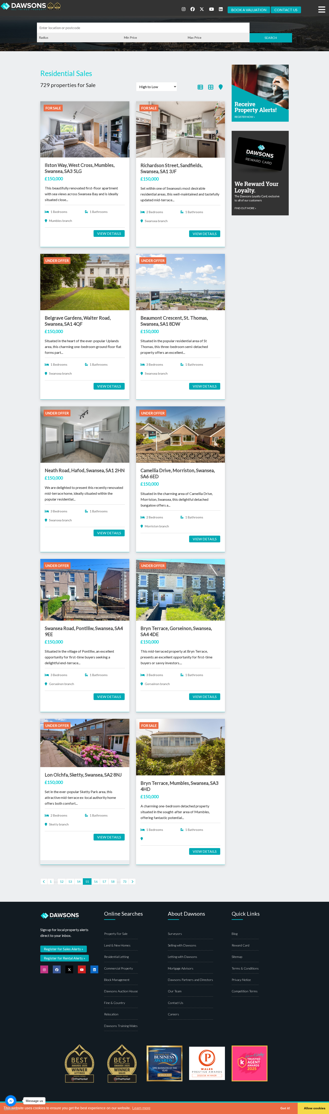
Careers (173, 1014)
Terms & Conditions (245, 968)
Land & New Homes (117, 945)
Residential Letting (116, 957)
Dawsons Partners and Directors (190, 980)
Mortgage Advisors (180, 968)
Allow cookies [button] (314, 1108)
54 (79, 881)
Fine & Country (114, 1003)
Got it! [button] (285, 1108)
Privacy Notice (241, 980)
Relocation (111, 1014)
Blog (234, 934)
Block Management (117, 980)
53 (70, 881)
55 (87, 881)
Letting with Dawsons (182, 957)
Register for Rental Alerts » (64, 958)
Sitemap (237, 957)
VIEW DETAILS (109, 233)
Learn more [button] (141, 1108)
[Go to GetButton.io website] (11, 1109)
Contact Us (175, 1003)
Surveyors (175, 934)
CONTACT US (285, 10)
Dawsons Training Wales (121, 1026)
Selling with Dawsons (182, 945)
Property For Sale (116, 934)
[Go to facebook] (10, 1100)
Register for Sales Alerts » (63, 949)
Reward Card (240, 945)
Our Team (175, 991)
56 (96, 881)
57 (104, 881)
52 (62, 881)
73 (124, 881)
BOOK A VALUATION (249, 10)
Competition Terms (245, 991)
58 (113, 881)
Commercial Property (118, 968)
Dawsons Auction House (121, 991)
